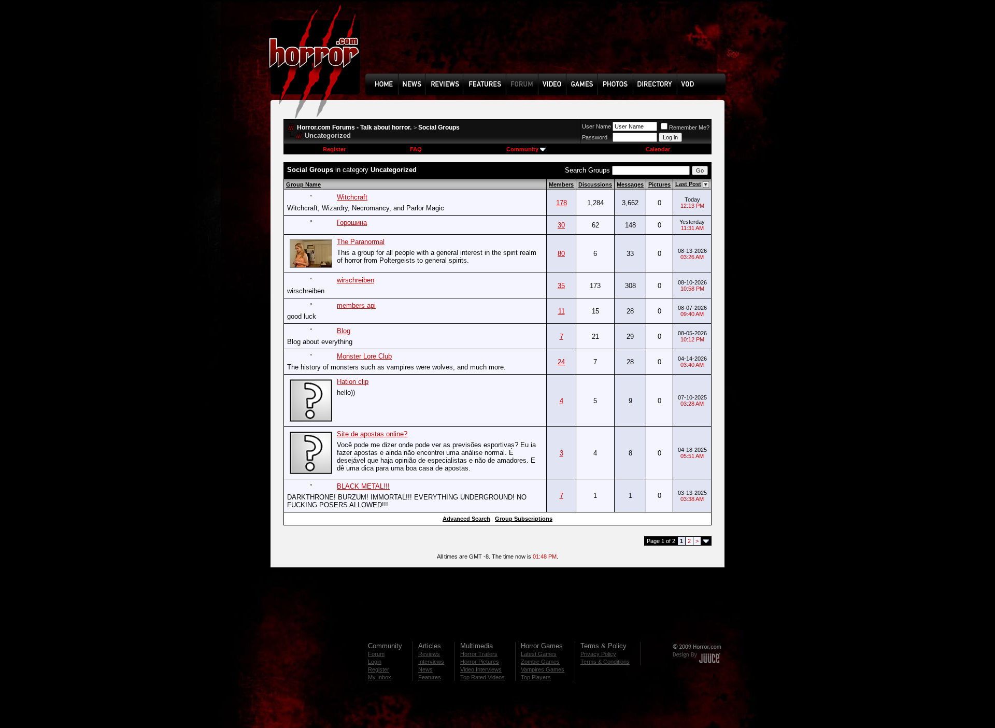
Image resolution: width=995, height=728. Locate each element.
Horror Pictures (479, 662)
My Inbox (379, 677)
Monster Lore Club (364, 356)
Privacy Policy (598, 654)
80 (561, 254)
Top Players (536, 677)
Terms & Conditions (605, 662)
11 (561, 311)
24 (561, 362)
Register (334, 149)
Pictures (659, 184)
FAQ (416, 149)
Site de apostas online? (372, 434)
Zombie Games (540, 662)
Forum (376, 654)
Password (594, 137)
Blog (343, 331)
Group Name (303, 184)
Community (522, 149)
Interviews (431, 662)
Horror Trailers (478, 654)
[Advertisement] (548, 44)
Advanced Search (466, 519)
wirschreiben (355, 280)
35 (561, 286)
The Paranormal (361, 242)
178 (561, 203)
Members (561, 184)
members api (356, 305)
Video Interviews (481, 669)
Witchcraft (352, 197)
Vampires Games (542, 669)
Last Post (688, 184)
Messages (630, 184)
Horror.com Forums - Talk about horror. (354, 127)
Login (374, 662)
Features (429, 677)
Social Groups (439, 127)
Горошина (352, 222)
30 (561, 225)
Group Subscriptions (523, 519)
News (425, 669)
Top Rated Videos (482, 677)
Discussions (595, 184)
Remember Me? (689, 127)
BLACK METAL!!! (363, 486)
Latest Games (539, 654)
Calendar (658, 149)
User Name (596, 126)
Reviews (429, 654)
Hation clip (352, 382)
